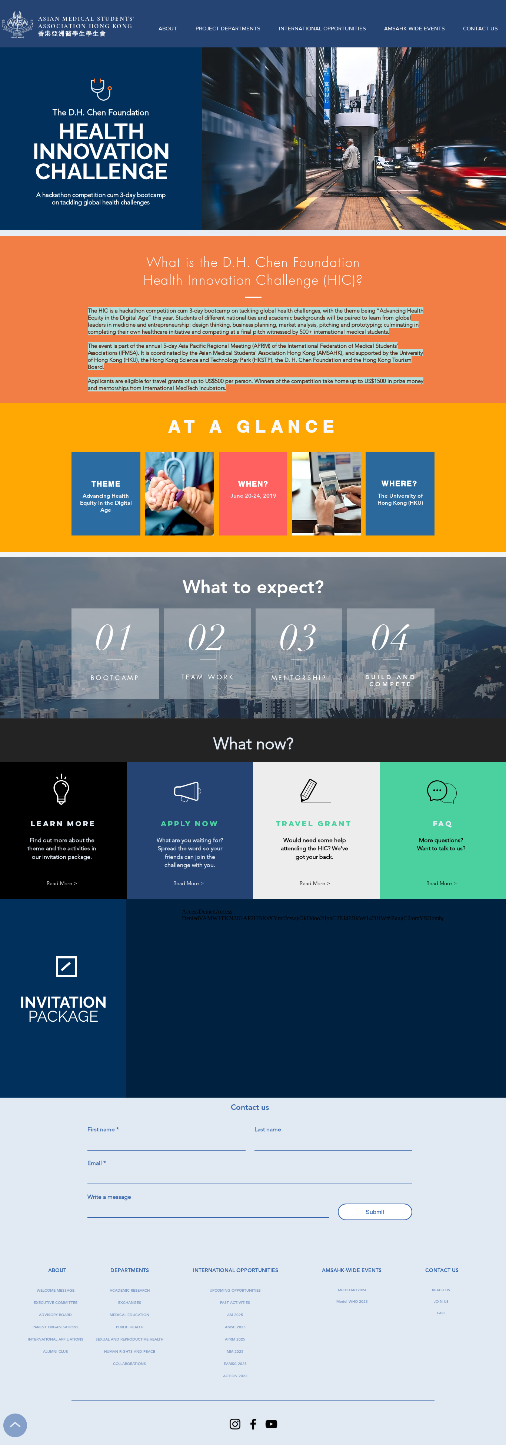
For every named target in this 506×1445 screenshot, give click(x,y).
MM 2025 (235, 1351)
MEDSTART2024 (352, 1290)
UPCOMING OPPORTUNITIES (235, 1290)
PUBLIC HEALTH (129, 1327)
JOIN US (441, 1301)
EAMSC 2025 (235, 1363)
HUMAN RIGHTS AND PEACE (129, 1351)
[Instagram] (235, 1424)
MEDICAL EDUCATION (129, 1314)
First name (103, 1129)
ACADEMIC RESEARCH (130, 1290)
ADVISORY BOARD (55, 1314)
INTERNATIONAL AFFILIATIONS (55, 1339)
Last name (267, 1129)
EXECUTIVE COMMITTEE (55, 1302)
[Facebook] (253, 1424)
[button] (167, 25)
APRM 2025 (235, 1339)
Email (96, 1163)
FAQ (441, 1313)
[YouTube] (271, 1424)
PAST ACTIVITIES (235, 1302)
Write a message (109, 1196)
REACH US (441, 1290)
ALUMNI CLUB (55, 1351)
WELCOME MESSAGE (56, 1290)
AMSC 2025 (235, 1327)
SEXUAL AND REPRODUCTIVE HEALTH (129, 1339)
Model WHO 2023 (352, 1301)
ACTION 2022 (235, 1376)
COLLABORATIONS (129, 1363)
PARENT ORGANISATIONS (56, 1327)
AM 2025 (235, 1314)
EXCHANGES (129, 1302)
